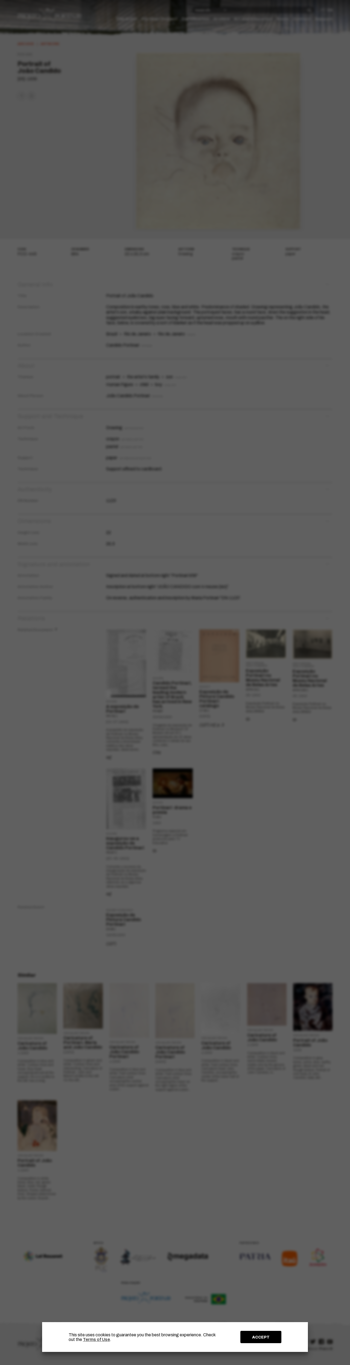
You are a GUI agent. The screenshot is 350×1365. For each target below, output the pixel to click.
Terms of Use (96, 1339)
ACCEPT (261, 1337)
